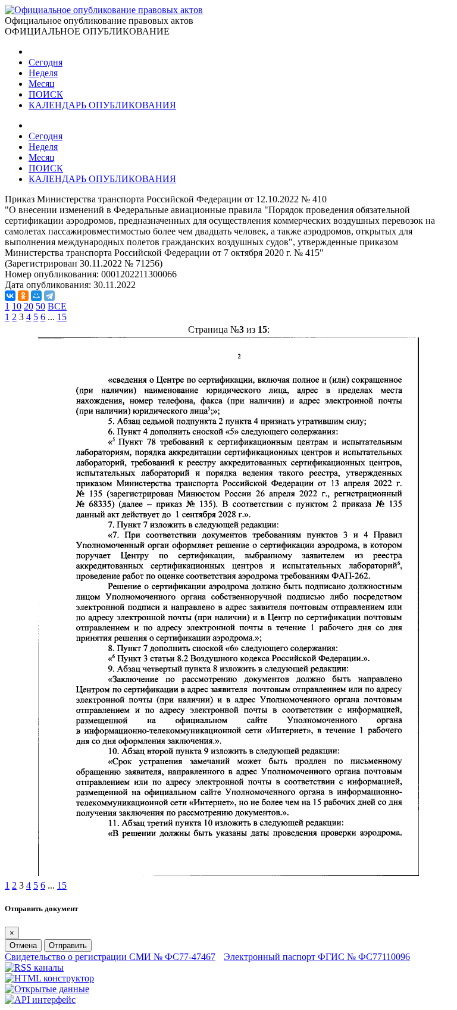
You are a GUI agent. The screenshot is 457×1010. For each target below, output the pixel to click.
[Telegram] (49, 295)
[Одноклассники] (23, 295)
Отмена (23, 945)
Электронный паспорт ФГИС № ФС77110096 (317, 957)
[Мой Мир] (36, 295)
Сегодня (45, 62)
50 (40, 306)
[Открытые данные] (47, 989)
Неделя (43, 73)
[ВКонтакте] (10, 295)
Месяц (42, 84)
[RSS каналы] (34, 967)
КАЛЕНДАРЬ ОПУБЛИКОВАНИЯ (102, 105)
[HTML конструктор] (49, 978)
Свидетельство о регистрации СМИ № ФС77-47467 (110, 957)
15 (62, 317)
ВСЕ (57, 306)
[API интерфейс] (40, 1000)
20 (28, 306)
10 (16, 306)
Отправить (68, 945)
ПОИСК (46, 94)
